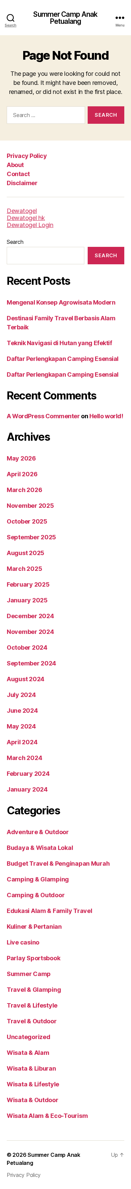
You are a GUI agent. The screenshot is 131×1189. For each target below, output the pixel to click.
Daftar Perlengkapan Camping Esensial (63, 358)
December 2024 (30, 615)
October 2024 (27, 647)
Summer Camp (29, 973)
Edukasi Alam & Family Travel (49, 910)
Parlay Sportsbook (33, 958)
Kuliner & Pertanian (34, 926)
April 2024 (22, 742)
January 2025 (27, 600)
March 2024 (24, 757)
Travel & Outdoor (32, 1021)
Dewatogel (22, 210)
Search (15, 241)
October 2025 (27, 521)
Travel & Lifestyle (32, 1005)
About (15, 164)
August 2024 (25, 679)
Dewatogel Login (30, 224)
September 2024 (31, 663)
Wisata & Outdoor (32, 1099)
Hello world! (106, 416)
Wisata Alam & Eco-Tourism (47, 1115)
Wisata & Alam (28, 1052)
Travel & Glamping (34, 989)
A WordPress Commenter (43, 416)
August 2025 (25, 552)
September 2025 (31, 537)
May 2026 (21, 458)
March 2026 (24, 489)
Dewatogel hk (26, 217)
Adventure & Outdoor (38, 831)
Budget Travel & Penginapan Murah (58, 863)
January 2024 (27, 789)
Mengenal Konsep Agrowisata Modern (61, 302)
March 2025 (24, 568)
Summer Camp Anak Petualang (65, 18)
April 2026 (22, 474)
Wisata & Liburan (31, 1068)
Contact (18, 173)
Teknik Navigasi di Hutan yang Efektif (59, 342)
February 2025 (28, 584)
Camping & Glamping (38, 879)
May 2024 (21, 726)
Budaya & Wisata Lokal (40, 847)
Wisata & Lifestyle (33, 1084)
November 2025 (30, 505)
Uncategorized (28, 1036)
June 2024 (22, 710)
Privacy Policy (27, 155)
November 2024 (30, 631)
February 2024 (28, 773)
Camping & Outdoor (35, 895)
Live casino (23, 942)
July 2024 (21, 694)
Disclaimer (22, 182)
